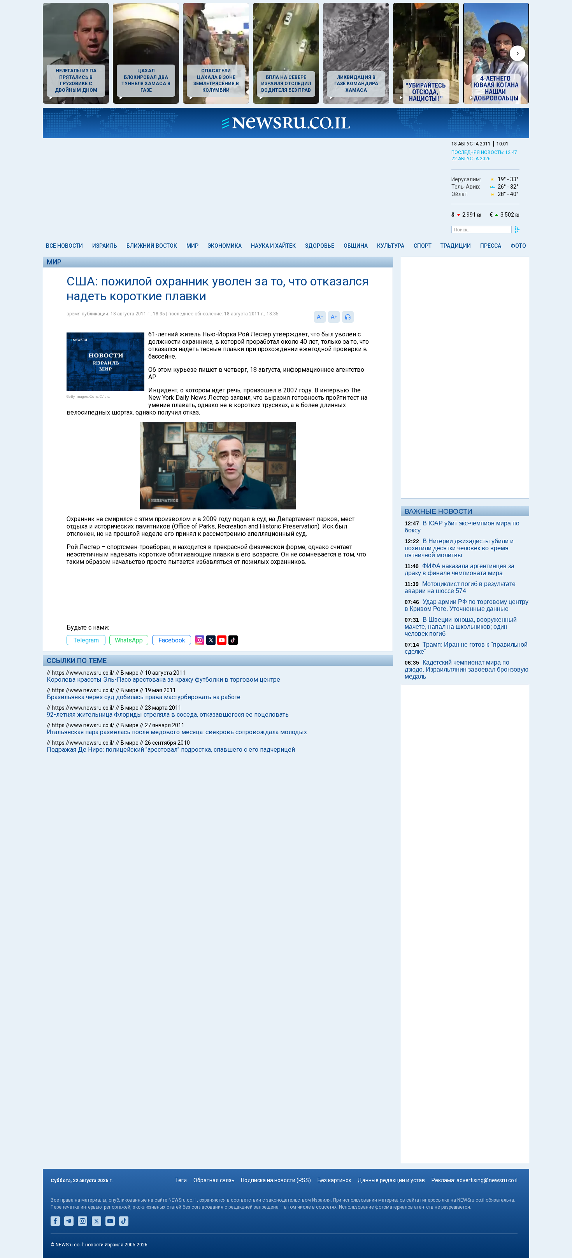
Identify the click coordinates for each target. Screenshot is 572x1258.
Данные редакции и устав (391, 1180)
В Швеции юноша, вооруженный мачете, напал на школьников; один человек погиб (461, 626)
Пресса (490, 246)
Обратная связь (214, 1180)
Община (356, 246)
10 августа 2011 (165, 673)
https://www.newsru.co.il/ (83, 673)
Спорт (423, 246)
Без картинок (334, 1180)
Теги (181, 1180)
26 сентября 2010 (167, 743)
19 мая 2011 (160, 690)
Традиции (455, 246)
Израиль (104, 246)
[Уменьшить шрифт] (320, 317)
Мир (192, 246)
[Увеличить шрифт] (334, 317)
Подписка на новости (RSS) (276, 1180)
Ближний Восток (151, 246)
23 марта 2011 (163, 708)
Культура (390, 246)
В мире (130, 673)
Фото (518, 246)
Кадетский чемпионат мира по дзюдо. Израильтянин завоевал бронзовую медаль (466, 669)
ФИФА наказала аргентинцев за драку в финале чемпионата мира (459, 569)
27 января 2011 (164, 725)
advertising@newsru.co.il (487, 1180)
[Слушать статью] (355, 317)
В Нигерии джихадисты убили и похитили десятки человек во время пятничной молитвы (459, 548)
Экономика (224, 246)
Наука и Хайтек (273, 246)
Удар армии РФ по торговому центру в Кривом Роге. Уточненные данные (466, 605)
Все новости (64, 246)
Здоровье (319, 246)
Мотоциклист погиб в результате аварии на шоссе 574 (460, 587)
